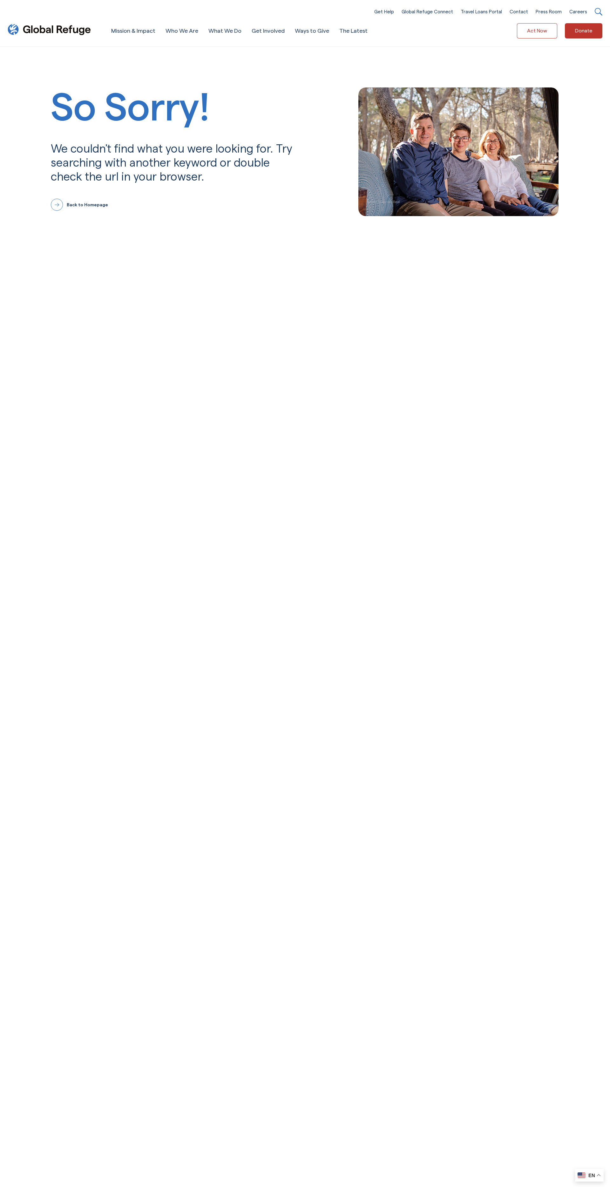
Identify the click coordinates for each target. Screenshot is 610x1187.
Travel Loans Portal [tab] (481, 11)
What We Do (224, 31)
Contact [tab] (519, 11)
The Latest (353, 31)
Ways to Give (312, 31)
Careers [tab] (578, 11)
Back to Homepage (87, 204)
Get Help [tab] (384, 11)
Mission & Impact (133, 31)
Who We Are (182, 31)
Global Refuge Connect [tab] (427, 11)
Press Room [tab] (549, 11)
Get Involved (268, 31)
